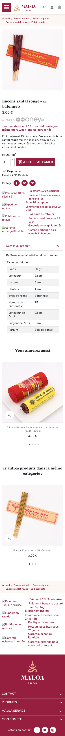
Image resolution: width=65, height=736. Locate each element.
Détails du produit (18, 246)
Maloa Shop (25, 7)
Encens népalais (41, 585)
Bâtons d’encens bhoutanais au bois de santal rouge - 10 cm (32, 429)
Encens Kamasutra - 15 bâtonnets (32, 550)
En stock (8, 175)
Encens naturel (21, 585)
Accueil (6, 585)
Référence (13, 255)
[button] (32, 195)
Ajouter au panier (35, 162)
